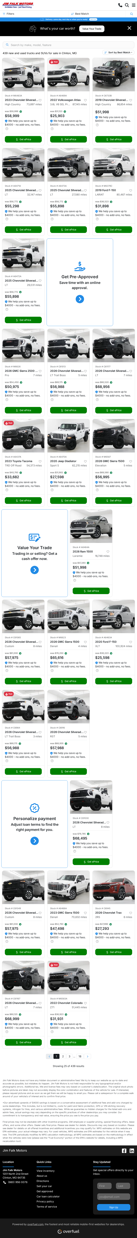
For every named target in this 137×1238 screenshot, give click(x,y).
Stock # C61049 (13, 908)
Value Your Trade (91, 28)
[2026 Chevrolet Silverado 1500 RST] (68, 706)
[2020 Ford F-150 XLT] (114, 616)
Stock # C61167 (12, 998)
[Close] (129, 28)
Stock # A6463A (103, 637)
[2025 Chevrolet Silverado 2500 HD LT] (23, 164)
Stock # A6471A (13, 186)
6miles (128, 917)
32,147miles (34, 194)
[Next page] (87, 1056)
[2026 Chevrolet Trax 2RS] (114, 887)
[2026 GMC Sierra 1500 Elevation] (114, 435)
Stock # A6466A (58, 908)
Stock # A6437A (13, 457)
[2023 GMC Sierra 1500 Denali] (68, 887)
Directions (43, 1181)
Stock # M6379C (103, 186)
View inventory (46, 1170)
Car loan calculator (48, 1196)
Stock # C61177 (102, 366)
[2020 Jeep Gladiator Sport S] (68, 435)
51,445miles (79, 1007)
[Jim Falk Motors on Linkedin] (130, 1150)
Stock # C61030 (81, 818)
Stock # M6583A (58, 998)
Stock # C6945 (102, 908)
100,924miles (123, 646)
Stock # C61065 (13, 637)
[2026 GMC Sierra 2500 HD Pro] (23, 345)
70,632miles (79, 917)
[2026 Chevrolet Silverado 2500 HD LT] (114, 345)
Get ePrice (25, 139)
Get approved (45, 1191)
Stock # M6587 (103, 457)
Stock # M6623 (58, 637)
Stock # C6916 (57, 727)
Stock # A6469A (58, 95)
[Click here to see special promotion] (68, 19)
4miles (82, 646)
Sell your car (44, 1186)
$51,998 (102, 112)
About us (42, 1175)
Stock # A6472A (13, 276)
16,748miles (102, 555)
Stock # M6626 (13, 366)
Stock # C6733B (103, 95)
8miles (37, 646)
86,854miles (124, 104)
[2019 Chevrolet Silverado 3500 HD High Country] (114, 74)
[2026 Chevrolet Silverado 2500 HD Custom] (23, 616)
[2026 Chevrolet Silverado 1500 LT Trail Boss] (68, 345)
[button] (120, 5)
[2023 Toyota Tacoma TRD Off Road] (23, 435)
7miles (37, 375)
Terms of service (47, 1206)
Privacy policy (45, 1201)
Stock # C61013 (58, 366)
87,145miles (80, 104)
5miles (82, 375)
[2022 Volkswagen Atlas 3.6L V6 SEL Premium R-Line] (68, 74)
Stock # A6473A (58, 186)
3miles (37, 736)
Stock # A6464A (81, 547)
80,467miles (124, 194)
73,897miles (34, 104)
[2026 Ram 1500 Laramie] (91, 526)
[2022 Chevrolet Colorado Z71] (68, 977)
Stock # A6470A (58, 457)
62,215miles (79, 465)
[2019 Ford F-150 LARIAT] (114, 164)
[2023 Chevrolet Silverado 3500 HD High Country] (23, 74)
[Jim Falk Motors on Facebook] (123, 1150)
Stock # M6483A (13, 95)
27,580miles (79, 194)
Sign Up (113, 1207)
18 (80, 1056)
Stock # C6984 (12, 727)
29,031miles (34, 285)
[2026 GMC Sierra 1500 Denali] (68, 616)
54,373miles (34, 465)
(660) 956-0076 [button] (17, 1182)
